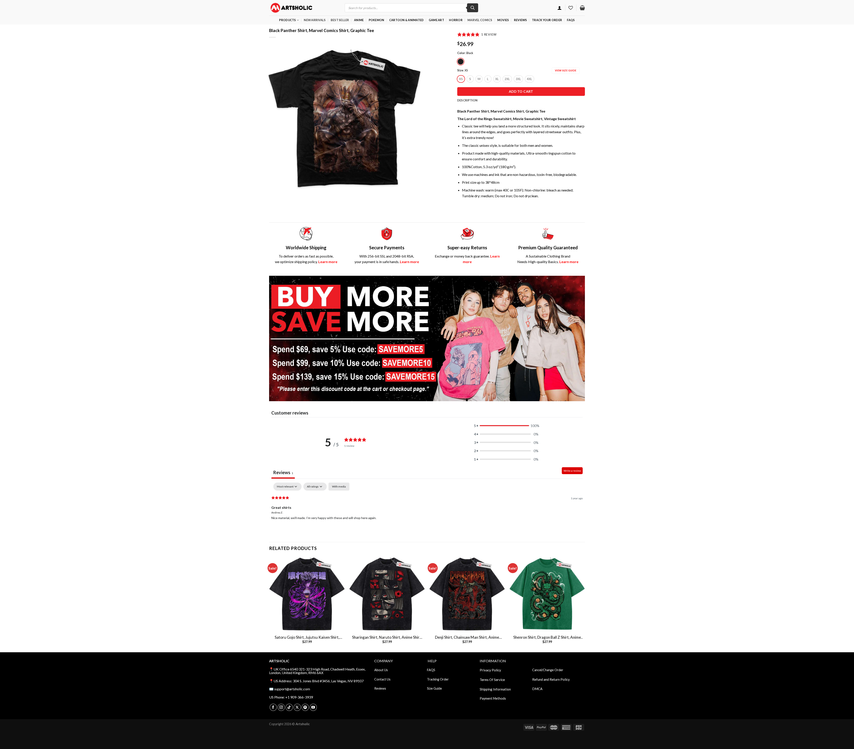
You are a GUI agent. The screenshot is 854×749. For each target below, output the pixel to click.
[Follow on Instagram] (281, 707)
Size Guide (434, 688)
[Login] (559, 8)
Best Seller (340, 20)
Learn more (327, 262)
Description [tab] (467, 100)
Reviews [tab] (283, 472)
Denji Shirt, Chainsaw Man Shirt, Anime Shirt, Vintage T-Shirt (467, 637)
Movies (503, 20)
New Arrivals (315, 20)
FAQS (431, 670)
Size (460, 70)
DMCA (537, 689)
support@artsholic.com (292, 689)
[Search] (472, 7)
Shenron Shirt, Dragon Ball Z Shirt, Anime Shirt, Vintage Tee (547, 637)
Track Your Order (547, 20)
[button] (506, 426)
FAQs (571, 20)
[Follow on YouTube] (313, 707)
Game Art (436, 20)
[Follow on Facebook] (273, 707)
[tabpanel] (427, 511)
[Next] (584, 604)
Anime (359, 20)
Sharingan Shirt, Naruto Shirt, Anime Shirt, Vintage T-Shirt (387, 637)
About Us (381, 670)
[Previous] (269, 604)
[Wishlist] (570, 8)
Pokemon (376, 20)
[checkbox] (338, 487)
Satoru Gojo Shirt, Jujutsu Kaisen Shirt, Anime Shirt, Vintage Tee (307, 637)
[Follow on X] (297, 707)
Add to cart (521, 91)
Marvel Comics (479, 20)
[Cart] (582, 8)
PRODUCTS (287, 20)
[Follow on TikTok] (289, 707)
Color (461, 53)
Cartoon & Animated (406, 20)
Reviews (520, 20)
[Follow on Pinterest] (305, 707)
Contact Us (382, 679)
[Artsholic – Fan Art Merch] (291, 7)
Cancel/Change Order (547, 670)
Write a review (572, 470)
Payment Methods (493, 698)
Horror (456, 20)
